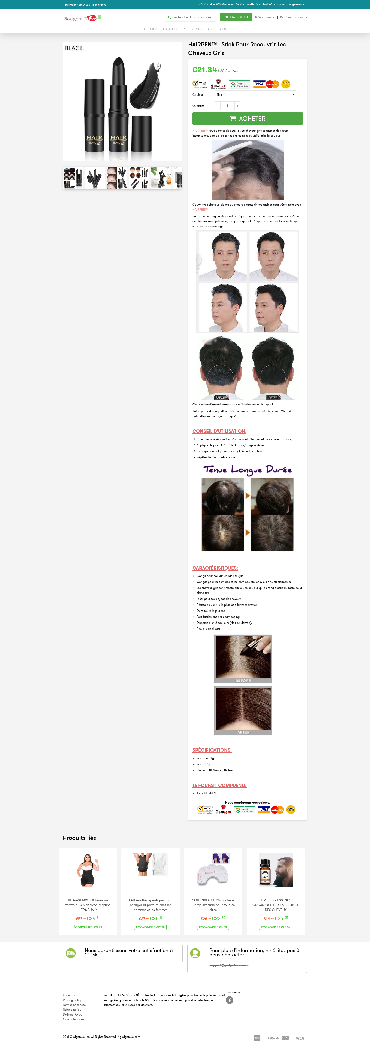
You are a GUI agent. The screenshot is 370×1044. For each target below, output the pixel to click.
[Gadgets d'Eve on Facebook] (229, 1000)
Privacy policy (72, 1000)
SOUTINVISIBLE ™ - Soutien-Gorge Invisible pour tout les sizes (213, 905)
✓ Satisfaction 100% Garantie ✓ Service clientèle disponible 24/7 (235, 4)
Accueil (150, 29)
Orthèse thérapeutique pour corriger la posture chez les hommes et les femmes (150, 905)
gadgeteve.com (130, 1037)
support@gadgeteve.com (291, 4)
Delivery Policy (72, 1014)
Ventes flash (203, 29)
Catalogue (173, 29)
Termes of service (74, 1005)
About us (69, 995)
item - (238, 17)
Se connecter (266, 17)
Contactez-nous (73, 1019)
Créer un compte (295, 17)
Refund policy (72, 1009)
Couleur (197, 95)
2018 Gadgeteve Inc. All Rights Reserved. (90, 1037)
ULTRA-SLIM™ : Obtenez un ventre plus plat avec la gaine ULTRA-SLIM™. (87, 905)
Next (178, 177)
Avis (223, 29)
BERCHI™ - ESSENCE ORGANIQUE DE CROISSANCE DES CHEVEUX (275, 905)
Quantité (198, 106)
